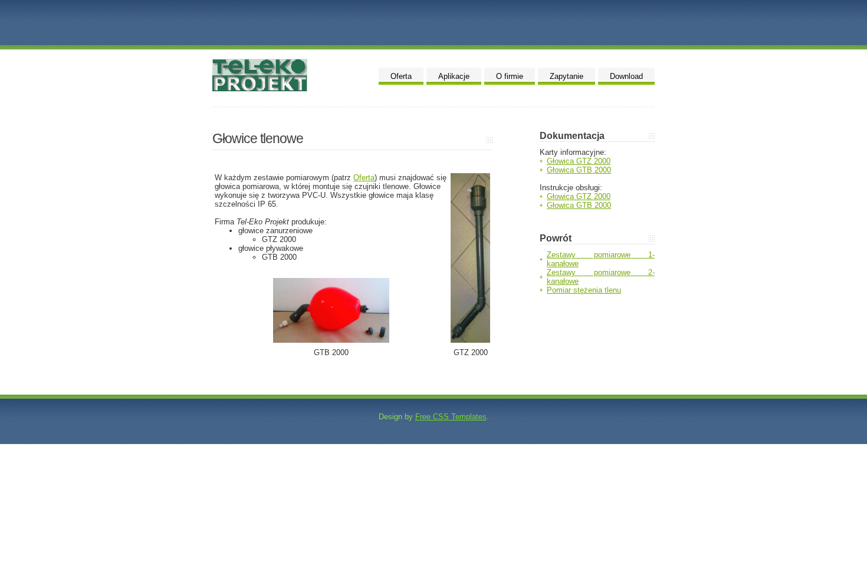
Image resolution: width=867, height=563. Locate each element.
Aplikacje (453, 76)
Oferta (401, 76)
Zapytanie (566, 76)
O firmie (509, 76)
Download (626, 76)
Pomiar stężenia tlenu (584, 290)
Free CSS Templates (451, 416)
